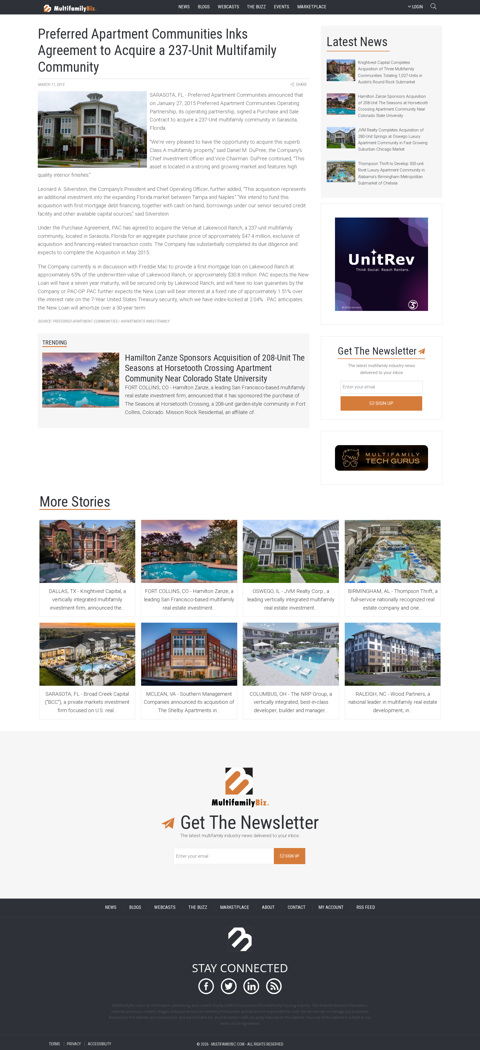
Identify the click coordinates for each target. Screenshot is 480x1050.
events (281, 6)
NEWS (110, 907)
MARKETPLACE (234, 907)
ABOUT (268, 907)
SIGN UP (291, 856)
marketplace (311, 6)
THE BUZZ (197, 907)
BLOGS (135, 907)
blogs (204, 6)
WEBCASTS (165, 907)
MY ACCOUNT (331, 907)
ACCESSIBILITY (99, 1044)
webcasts (228, 6)
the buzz (256, 6)
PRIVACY (74, 1044)
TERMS (54, 1044)
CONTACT (297, 907)
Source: (103, 321)
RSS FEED (365, 907)
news (184, 6)
